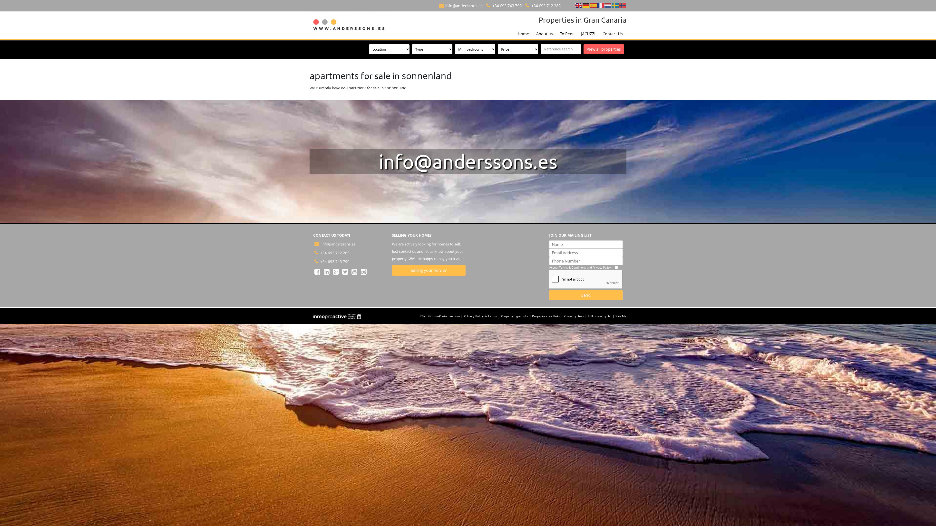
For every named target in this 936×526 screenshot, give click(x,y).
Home (523, 34)
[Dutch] (608, 5)
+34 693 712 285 (545, 6)
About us (544, 34)
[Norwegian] (622, 5)
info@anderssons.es (464, 6)
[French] (600, 5)
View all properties (604, 49)
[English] (579, 5)
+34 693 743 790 (506, 6)
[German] (586, 5)
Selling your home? (429, 270)
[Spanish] (593, 5)
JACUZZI (588, 34)
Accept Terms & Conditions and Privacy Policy (580, 267)
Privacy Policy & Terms (480, 316)
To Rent (567, 34)
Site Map (621, 316)
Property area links (546, 316)
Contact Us (613, 34)
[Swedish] (615, 5)
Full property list (600, 316)
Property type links (514, 316)
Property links (574, 316)
